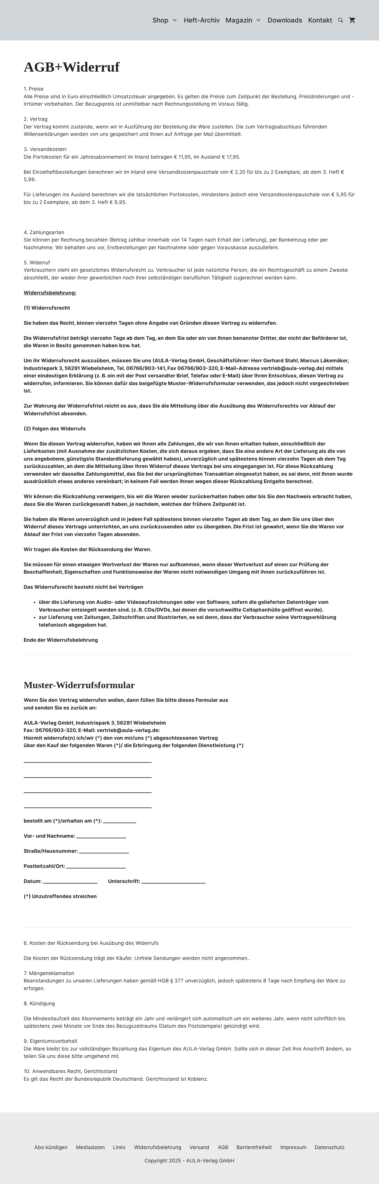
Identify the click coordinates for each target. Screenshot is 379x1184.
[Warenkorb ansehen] (352, 20)
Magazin (239, 20)
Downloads (285, 20)
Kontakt (320, 20)
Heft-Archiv (202, 20)
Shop (160, 20)
